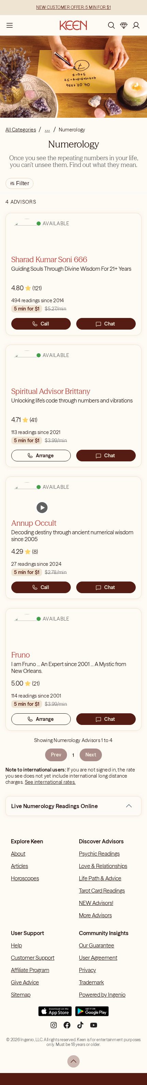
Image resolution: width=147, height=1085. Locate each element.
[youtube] (94, 1027)
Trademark (91, 982)
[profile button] (136, 25)
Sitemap (20, 994)
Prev (56, 755)
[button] (129, 806)
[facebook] (67, 1027)
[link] (42, 507)
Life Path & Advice (100, 878)
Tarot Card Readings (102, 890)
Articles (19, 866)
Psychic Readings (99, 853)
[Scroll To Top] (73, 1061)
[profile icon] (136, 25)
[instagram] (54, 1027)
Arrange (45, 455)
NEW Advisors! (96, 902)
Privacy (87, 970)
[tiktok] (80, 1027)
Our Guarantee (96, 945)
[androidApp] (92, 1014)
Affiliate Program (30, 970)
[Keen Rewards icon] (123, 25)
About (18, 853)
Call (45, 324)
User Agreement (98, 957)
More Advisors (95, 915)
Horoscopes (25, 878)
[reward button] (123, 25)
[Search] (111, 25)
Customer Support (32, 957)
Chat (109, 324)
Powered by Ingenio (102, 994)
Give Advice (25, 982)
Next (90, 755)
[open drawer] (9, 25)
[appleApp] (55, 1014)
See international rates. (50, 782)
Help (16, 945)
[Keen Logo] (73, 25)
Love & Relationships (103, 866)
